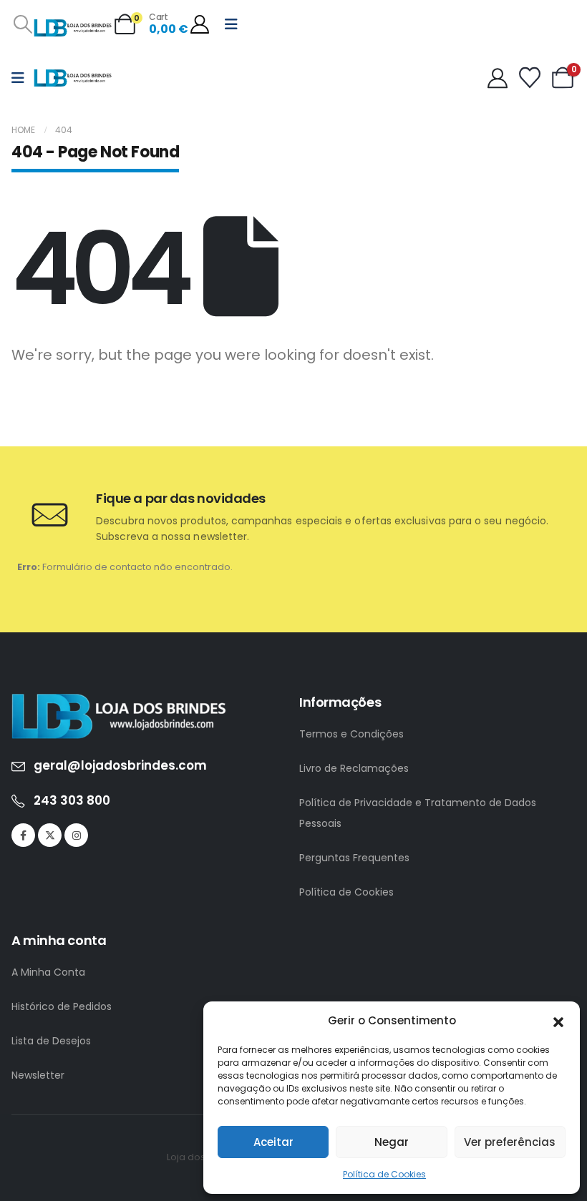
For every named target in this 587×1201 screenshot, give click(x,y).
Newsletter (37, 1075)
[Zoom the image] (118, 701)
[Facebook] (23, 835)
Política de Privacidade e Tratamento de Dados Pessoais (417, 812)
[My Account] (199, 24)
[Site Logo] (73, 27)
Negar (391, 1141)
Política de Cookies (384, 1174)
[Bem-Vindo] (501, 78)
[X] (50, 835)
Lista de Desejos (51, 1041)
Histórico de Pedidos (61, 1006)
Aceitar (273, 1141)
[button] (558, 1021)
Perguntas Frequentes (354, 857)
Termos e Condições (351, 734)
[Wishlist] (530, 78)
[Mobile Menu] (231, 24)
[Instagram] (76, 835)
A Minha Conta (48, 972)
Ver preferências (510, 1141)
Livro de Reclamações (354, 768)
